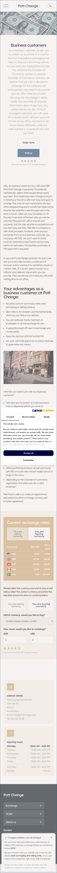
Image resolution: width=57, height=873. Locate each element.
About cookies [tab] (28, 417)
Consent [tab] (10, 417)
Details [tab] (47, 417)
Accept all (28, 453)
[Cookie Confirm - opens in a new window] (43, 411)
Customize (28, 460)
